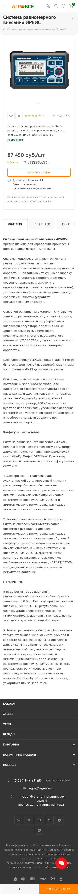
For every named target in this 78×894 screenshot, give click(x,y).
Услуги (8, 724)
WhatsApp (59, 820)
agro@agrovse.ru (42, 788)
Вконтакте (18, 820)
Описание (15, 224)
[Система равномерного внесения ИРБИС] (39, 70)
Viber (49, 820)
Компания (11, 744)
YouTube (39, 820)
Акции (8, 714)
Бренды (9, 734)
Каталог (9, 703)
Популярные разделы (19, 754)
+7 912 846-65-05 (27, 780)
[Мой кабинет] (63, 6)
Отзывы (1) (42, 224)
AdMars (39, 867)
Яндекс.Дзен (39, 830)
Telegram (29, 820)
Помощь (9, 765)
